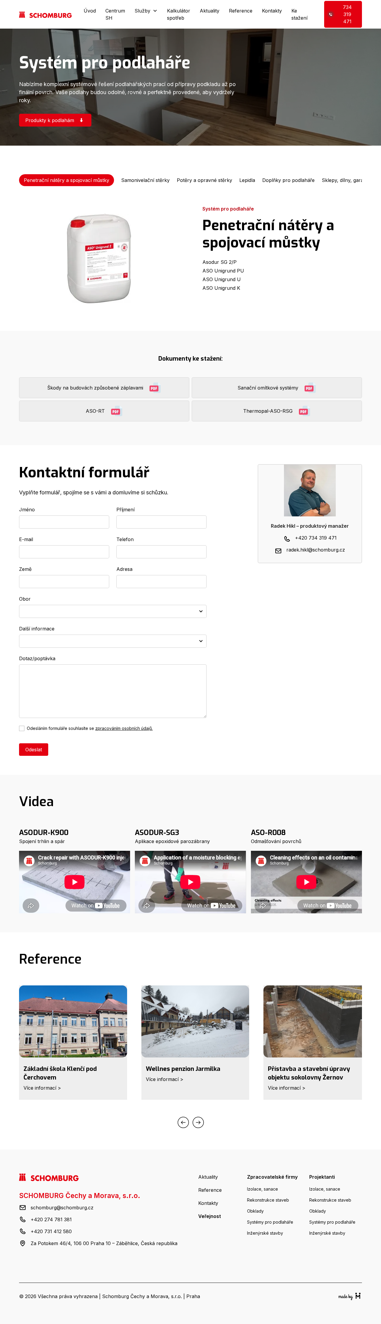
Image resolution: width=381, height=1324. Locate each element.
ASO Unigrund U (221, 279)
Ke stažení (299, 14)
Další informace (36, 629)
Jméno (27, 510)
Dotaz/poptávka (37, 658)
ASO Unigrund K (221, 288)
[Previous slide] (183, 1123)
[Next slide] (198, 1123)
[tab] (66, 180)
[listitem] (73, 1045)
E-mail (26, 539)
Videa (36, 802)
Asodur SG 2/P (219, 262)
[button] (146, 10)
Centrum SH (115, 14)
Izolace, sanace (262, 1188)
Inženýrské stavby (265, 1233)
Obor (25, 599)
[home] (45, 14)
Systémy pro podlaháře (270, 1222)
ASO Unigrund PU (223, 271)
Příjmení (125, 510)
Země (25, 569)
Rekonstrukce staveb (268, 1199)
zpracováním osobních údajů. (124, 728)
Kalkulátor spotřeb (178, 14)
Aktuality (209, 11)
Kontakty (272, 11)
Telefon (125, 539)
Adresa (124, 569)
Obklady (255, 1211)
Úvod (90, 11)
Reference (240, 11)
